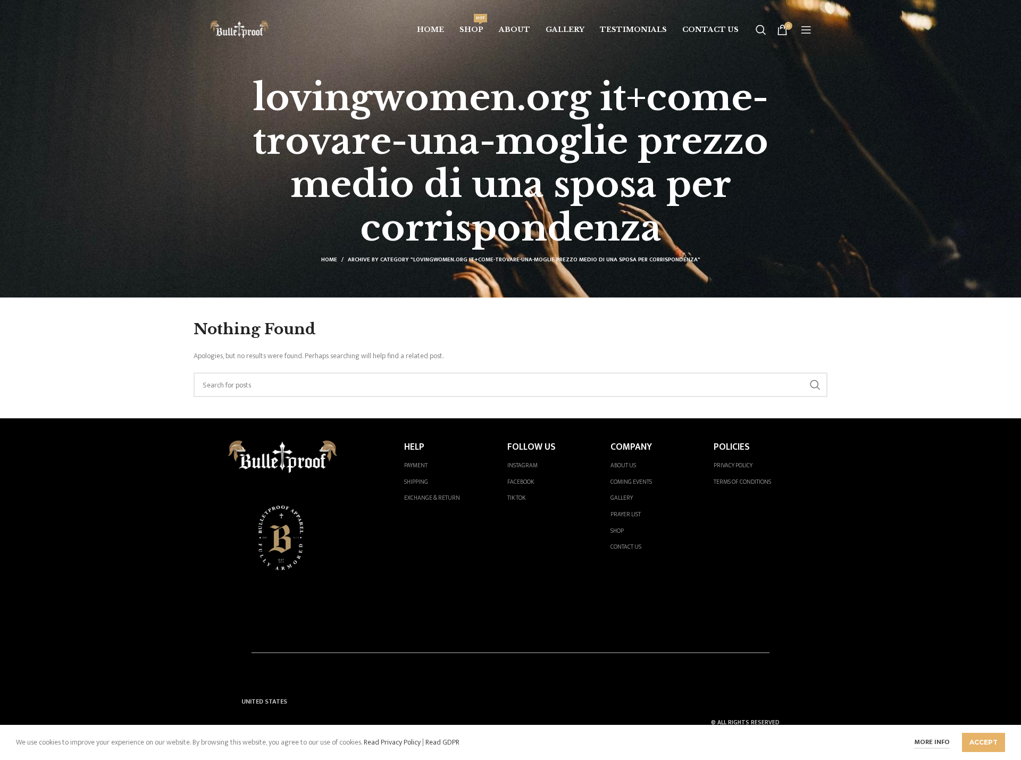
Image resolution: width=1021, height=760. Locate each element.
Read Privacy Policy (391, 742)
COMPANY (631, 447)
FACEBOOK (520, 482)
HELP (414, 447)
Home (329, 259)
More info (932, 742)
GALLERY (621, 498)
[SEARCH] (815, 385)
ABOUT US (623, 465)
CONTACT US (625, 547)
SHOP (617, 531)
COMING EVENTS (631, 482)
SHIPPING (416, 482)
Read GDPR (442, 742)
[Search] (761, 29)
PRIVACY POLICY (733, 465)
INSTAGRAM (522, 465)
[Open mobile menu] (806, 29)
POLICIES (732, 447)
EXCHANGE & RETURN (432, 498)
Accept (983, 742)
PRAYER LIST (625, 514)
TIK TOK (516, 498)
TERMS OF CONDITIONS (742, 482)
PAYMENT (416, 465)
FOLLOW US (531, 447)
